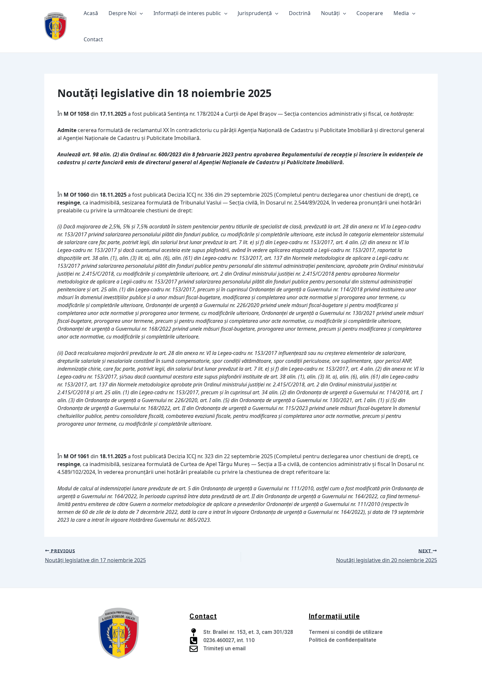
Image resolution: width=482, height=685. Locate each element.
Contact (93, 39)
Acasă (91, 13)
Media (401, 13)
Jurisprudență (255, 13)
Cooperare (369, 13)
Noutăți (330, 13)
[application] (139, 13)
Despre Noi (122, 13)
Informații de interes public (187, 13)
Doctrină (300, 13)
